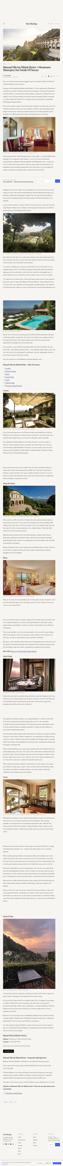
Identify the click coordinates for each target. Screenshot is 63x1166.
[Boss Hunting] (31, 23)
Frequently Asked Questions (13, 386)
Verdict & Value (10, 383)
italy (15, 1102)
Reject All (48, 1163)
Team (34, 1142)
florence (6, 1102)
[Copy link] (42, 76)
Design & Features (10, 371)
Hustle (19, 1137)
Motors (20, 1148)
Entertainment (21, 1140)
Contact (35, 1145)
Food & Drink (9, 377)
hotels (11, 1102)
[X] (8, 1144)
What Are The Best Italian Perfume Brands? (24, 651)
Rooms (7, 374)
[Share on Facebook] (48, 76)
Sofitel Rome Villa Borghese (13, 1093)
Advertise (35, 1140)
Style (19, 1151)
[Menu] (4, 23)
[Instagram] (3, 1144)
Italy (26, 81)
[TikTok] (13, 1144)
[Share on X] (45, 76)
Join (57, 181)
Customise (39, 1163)
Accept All (57, 1163)
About (34, 1137)
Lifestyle (20, 1145)
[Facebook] (6, 1144)
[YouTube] (10, 1144)
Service (7, 380)
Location (8, 368)
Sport (19, 1154)
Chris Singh (8, 75)
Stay (9, 63)
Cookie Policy (5, 1164)
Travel (4, 63)
